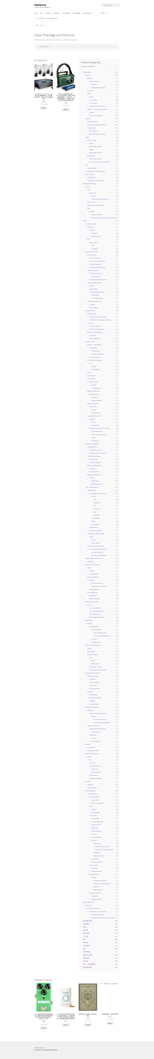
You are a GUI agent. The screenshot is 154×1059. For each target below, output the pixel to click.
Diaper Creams (91, 202)
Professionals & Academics (94, 301)
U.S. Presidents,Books (97, 298)
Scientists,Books (93, 307)
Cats (94, 506)
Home (36, 13)
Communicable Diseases (100, 633)
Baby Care (88, 75)
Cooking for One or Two (95, 450)
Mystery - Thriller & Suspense (93, 645)
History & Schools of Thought (97, 713)
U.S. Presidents (95, 295)
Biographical (96, 852)
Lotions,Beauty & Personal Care (100, 199)
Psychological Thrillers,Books (97, 670)
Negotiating (92, 335)
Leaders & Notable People (94, 283)
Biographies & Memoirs (91, 252)
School (93, 437)
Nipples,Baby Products (95, 152)
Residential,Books (96, 236)
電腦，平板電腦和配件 (89, 964)
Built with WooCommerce (50, 1050)
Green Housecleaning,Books (99, 555)
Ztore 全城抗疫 (40, 18)
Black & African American (96, 273)
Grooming (90, 91)
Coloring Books (95, 351)
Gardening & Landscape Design (95, 533)
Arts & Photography (90, 224)
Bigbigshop (40, 4)
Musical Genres (93, 242)
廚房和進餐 (86, 933)
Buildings (91, 230)
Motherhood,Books (94, 688)
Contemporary (91, 747)
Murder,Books (95, 664)
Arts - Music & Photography (94, 360)
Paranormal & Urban (95, 766)
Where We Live (93, 406)
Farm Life (93, 410)
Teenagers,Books (94, 704)
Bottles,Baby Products (95, 146)
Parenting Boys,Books (95, 698)
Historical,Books (96, 276)
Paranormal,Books (96, 772)
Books (84, 221)
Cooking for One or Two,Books (97, 453)
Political (91, 286)
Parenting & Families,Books (96, 617)
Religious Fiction (93, 874)
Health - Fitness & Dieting (92, 564)
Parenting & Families (95, 614)
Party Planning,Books (95, 462)
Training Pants (91, 177)
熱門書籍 (85, 942)
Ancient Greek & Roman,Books (101, 722)
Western (93, 716)
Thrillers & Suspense (92, 654)
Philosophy (90, 710)
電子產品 (85, 961)
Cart (41, 13)
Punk (92, 245)
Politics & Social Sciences (92, 707)
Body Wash (94, 84)
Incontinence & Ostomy (93, 908)
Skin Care (87, 187)
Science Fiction (95, 800)
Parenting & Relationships (92, 673)
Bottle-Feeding (91, 140)
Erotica (91, 806)
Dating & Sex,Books (96, 899)
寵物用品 (85, 930)
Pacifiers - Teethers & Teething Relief (97, 109)
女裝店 (85, 927)
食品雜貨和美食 (87, 967)
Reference (92, 580)
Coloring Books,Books (97, 354)
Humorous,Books (98, 890)
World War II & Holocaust (102, 846)
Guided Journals (93, 527)
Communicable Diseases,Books (101, 636)
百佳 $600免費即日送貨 (51, 18)
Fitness (91, 97)
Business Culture (91, 314)
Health (89, 94)
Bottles (91, 143)
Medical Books (89, 620)
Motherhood (92, 685)
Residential (94, 233)
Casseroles (92, 468)
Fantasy (89, 756)
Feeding (87, 137)
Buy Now (43, 108)
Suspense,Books (95, 812)
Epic (90, 760)
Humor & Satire (93, 865)
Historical (94, 840)
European (92, 478)
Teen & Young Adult (90, 791)
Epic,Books (92, 763)
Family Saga (94, 828)
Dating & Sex (94, 896)
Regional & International (94, 475)
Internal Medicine (94, 626)
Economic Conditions (95, 326)
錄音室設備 (86, 958)
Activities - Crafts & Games (94, 345)
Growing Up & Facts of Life (94, 416)
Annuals (93, 540)
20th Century (97, 843)
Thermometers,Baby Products (97, 106)
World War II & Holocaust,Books (104, 849)
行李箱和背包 (87, 952)
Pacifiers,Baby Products (95, 115)
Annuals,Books (95, 543)
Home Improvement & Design (95, 546)
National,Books (95, 741)
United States (93, 735)
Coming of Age (95, 818)
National (93, 738)
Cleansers (92, 211)
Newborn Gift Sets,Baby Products (96, 171)
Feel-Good (94, 834)
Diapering (87, 118)
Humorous (96, 887)
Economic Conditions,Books (97, 329)
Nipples (91, 149)
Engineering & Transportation (93, 558)
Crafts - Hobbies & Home (91, 487)
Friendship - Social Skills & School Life (99, 428)
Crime (91, 657)
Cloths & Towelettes (97, 214)
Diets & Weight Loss (92, 592)
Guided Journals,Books (95, 530)
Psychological (95, 859)
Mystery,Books (91, 651)
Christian (93, 877)
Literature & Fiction (92, 794)
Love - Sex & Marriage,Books (97, 611)
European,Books (95, 732)
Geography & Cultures (93, 403)
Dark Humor (94, 868)
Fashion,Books (95, 524)
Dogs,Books (96, 515)
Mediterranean (95, 481)
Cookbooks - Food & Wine (92, 444)
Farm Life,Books (95, 413)
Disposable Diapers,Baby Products (96, 125)
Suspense (93, 809)
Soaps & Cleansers (94, 81)
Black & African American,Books (98, 279)
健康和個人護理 (87, 921)
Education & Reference (93, 391)
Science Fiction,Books (97, 803)
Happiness (90, 784)
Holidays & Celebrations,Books (101, 883)
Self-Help (87, 781)
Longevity (92, 571)
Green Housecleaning (97, 552)
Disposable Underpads (97, 914)
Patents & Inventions (97, 583)
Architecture (90, 227)
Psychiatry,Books (96, 642)
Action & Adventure (94, 797)
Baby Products (87, 72)
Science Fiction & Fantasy (92, 753)
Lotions (93, 196)
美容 (84, 949)
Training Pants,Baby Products (95, 180)
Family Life (92, 419)
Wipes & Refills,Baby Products (97, 134)
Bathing (89, 78)
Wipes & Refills (93, 131)
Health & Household (88, 902)
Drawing (93, 366)
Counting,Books (95, 388)
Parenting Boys (93, 695)
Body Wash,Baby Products (98, 87)
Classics (89, 372)
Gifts (86, 165)
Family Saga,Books (96, 831)
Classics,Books (91, 375)
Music (88, 239)
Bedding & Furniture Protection (98, 911)
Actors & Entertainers (95, 258)
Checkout (48, 13)
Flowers (91, 537)
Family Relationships (93, 676)
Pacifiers (91, 112)
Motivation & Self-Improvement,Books (100, 320)
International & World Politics (97, 729)
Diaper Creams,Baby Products (95, 205)
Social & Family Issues (95, 893)
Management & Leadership (94, 332)
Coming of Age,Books (97, 822)
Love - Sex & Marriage (95, 608)
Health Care (88, 905)
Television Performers (95, 264)
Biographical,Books (98, 856)
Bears (94, 499)
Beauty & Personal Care (89, 183)
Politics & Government (93, 725)
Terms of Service (87, 13)
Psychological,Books (97, 862)
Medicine (89, 623)
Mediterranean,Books (97, 484)
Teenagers (92, 701)
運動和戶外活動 (87, 955)
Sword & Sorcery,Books (95, 778)
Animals (93, 496)
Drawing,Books (95, 369)
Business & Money (90, 310)
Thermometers (93, 103)
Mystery (89, 648)
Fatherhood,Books (94, 682)
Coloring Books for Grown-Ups (97, 493)
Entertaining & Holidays (93, 456)
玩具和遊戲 (86, 945)
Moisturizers (92, 193)
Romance (87, 744)
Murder (93, 660)
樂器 (84, 939)
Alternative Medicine (92, 577)
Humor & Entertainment (92, 602)
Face (88, 208)
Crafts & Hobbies (91, 490)
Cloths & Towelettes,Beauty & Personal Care (103, 218)
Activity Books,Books (95, 357)
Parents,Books (95, 425)
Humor (89, 605)
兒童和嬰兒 (86, 924)
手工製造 (85, 936)
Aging (88, 568)
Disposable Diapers (92, 121)
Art (90, 363)
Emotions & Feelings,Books (98, 434)
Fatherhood (92, 679)
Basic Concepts (93, 382)
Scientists (92, 304)
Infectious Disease (96, 629)
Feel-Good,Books (96, 837)
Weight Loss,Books (94, 598)
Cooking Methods (92, 447)
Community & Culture (93, 270)
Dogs (94, 512)
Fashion (93, 521)
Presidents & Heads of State (97, 292)
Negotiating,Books (94, 338)
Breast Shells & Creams (95, 159)
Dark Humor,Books (96, 871)
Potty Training (89, 174)
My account (56, 13)
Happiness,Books (92, 787)
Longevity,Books (93, 574)
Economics (90, 323)
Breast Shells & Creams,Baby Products (99, 162)
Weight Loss (92, 595)
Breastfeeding (91, 156)
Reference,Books (94, 589)
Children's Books (89, 341)
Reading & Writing (94, 394)
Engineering (90, 561)
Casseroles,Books (94, 471)
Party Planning (93, 459)
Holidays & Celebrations (100, 880)
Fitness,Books (93, 100)
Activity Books (93, 348)
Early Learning (91, 379)
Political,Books (93, 289)
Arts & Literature (91, 255)
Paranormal (94, 769)
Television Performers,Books (97, 267)
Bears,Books (96, 502)
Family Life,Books (96, 825)
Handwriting (94, 397)
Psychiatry (94, 639)
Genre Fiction (93, 815)
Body (88, 190)
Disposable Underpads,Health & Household (103, 918)
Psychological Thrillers (95, 667)
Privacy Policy (66, 13)
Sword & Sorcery (93, 775)
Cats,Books (96, 509)
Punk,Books (94, 248)
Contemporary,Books (93, 750)
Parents (93, 422)
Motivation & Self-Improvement (98, 317)
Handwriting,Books (96, 400)
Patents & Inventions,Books (99, 586)
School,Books (95, 441)
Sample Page (76, 13)
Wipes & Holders (91, 128)
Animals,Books (95, 518)
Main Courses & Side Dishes (94, 465)
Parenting (90, 691)
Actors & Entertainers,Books (97, 261)
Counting (93, 385)
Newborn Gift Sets (92, 168)
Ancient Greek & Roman (99, 719)
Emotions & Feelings (97, 431)
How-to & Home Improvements (98, 549)
